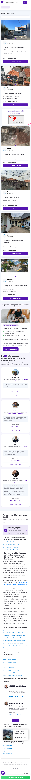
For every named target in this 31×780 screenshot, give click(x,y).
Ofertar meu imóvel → (15, 396)
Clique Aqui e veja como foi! (16, 696)
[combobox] (14, 2)
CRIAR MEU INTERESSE (11, 349)
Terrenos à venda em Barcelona (10, 542)
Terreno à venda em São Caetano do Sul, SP (13, 643)
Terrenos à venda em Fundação (10, 549)
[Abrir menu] (29, 2)
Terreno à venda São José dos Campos (12, 675)
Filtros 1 (4, 7)
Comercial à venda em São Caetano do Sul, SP (14, 635)
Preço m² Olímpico (7, 753)
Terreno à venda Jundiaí (9, 673)
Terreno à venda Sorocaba (9, 662)
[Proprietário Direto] (2, 2)
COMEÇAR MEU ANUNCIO (16, 122)
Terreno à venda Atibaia (8, 667)
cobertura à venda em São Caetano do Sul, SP (14, 640)
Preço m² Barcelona (7, 745)
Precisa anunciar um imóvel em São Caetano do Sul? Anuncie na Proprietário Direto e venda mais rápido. (15, 521)
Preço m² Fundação (7, 748)
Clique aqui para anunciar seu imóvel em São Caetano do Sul (15, 584)
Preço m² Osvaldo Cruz (8, 751)
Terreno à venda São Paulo (9, 657)
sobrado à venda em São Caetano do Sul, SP (14, 638)
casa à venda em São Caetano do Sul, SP (13, 632)
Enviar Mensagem (16, 61)
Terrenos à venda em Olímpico (10, 547)
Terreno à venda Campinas (9, 659)
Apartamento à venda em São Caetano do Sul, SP (15, 630)
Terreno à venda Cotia (8, 665)
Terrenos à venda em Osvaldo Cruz (11, 544)
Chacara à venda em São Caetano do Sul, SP (14, 650)
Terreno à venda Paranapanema (11, 670)
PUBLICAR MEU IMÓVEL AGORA (15, 777)
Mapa (27, 773)
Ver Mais (15, 721)
